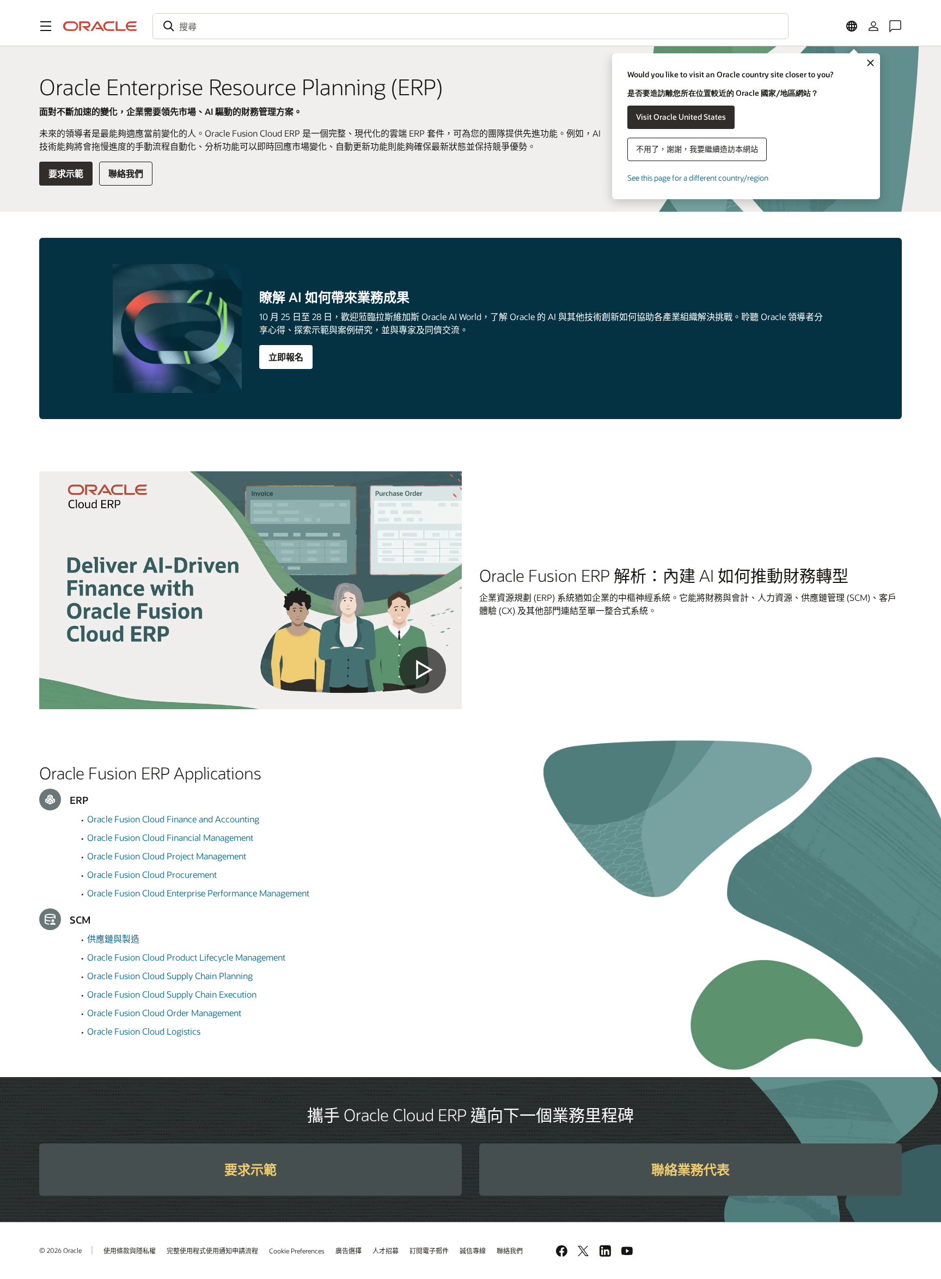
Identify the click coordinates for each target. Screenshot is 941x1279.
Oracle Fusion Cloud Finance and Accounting (173, 819)
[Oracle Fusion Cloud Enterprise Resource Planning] (250, 590)
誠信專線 (473, 1250)
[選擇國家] (851, 26)
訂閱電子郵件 (429, 1250)
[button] (45, 26)
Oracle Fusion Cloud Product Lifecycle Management (186, 957)
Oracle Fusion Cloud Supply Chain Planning (170, 975)
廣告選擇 (348, 1250)
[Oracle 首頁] (100, 26)
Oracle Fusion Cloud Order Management (164, 1012)
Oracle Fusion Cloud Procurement (152, 874)
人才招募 (385, 1250)
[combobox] (470, 26)
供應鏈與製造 (113, 938)
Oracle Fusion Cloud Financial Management (170, 837)
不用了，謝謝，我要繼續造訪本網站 (697, 149)
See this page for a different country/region (697, 178)
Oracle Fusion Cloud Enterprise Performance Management (198, 893)
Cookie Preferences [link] (297, 1250)
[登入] (873, 26)
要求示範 (65, 173)
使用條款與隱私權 (129, 1250)
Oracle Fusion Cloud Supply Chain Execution (171, 994)
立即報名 (285, 356)
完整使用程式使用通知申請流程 (212, 1250)
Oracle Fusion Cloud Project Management (166, 856)
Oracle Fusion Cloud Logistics (143, 1031)
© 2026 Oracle (60, 1250)
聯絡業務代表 (690, 1169)
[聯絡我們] (895, 26)
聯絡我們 (125, 173)
